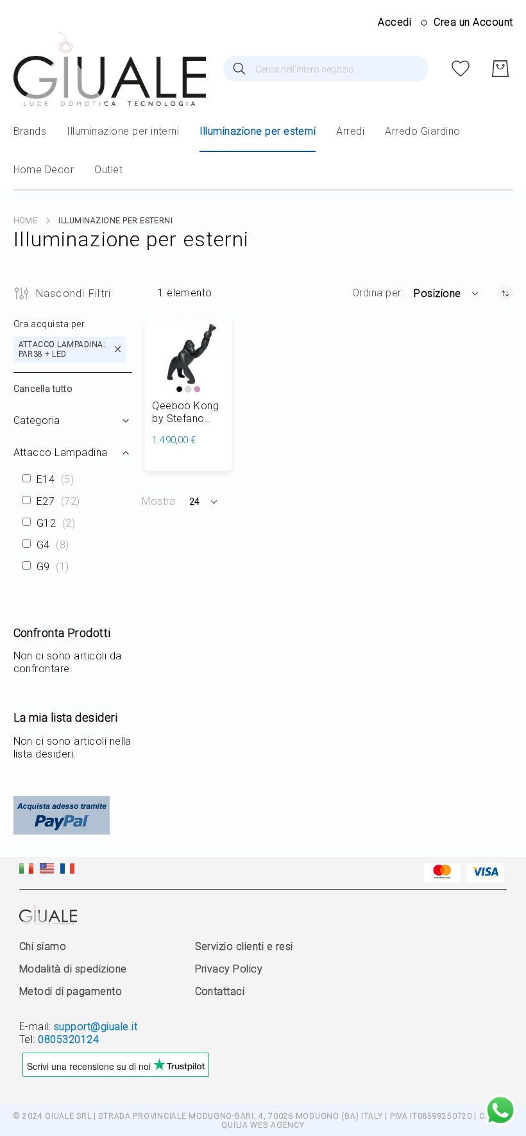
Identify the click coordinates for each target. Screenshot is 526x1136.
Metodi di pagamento (70, 991)
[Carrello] (500, 68)
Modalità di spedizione (73, 969)
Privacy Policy (229, 969)
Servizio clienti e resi (244, 946)
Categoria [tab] (36, 420)
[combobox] (325, 68)
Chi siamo (42, 946)
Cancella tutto (43, 389)
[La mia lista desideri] (460, 68)
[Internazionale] (47, 870)
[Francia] (67, 870)
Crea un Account (473, 22)
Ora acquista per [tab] (49, 324)
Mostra (159, 501)
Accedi (394, 22)
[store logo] (109, 69)
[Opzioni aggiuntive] (61, 831)
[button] (447, 293)
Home (25, 220)
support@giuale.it (95, 1027)
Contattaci (220, 991)
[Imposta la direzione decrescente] (505, 293)
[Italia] (26, 870)
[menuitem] (30, 131)
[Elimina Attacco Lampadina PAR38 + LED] (117, 349)
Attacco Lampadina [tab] (60, 452)
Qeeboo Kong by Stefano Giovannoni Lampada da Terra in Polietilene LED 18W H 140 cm (187, 412)
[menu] (263, 151)
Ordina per (377, 293)
